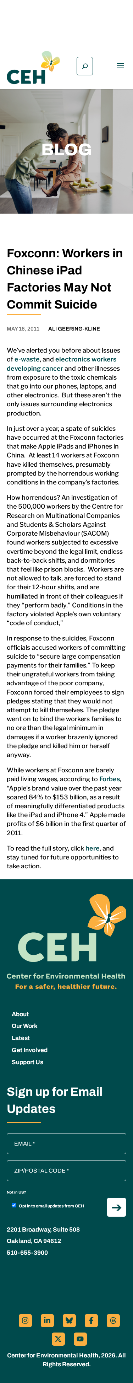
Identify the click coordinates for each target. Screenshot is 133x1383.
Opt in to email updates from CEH (51, 1206)
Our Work (25, 1026)
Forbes (109, 779)
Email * (19, 1137)
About (20, 1014)
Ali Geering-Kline (74, 329)
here (92, 848)
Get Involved (30, 1050)
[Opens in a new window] (25, 1320)
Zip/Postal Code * (31, 1164)
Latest (21, 1038)
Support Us (27, 1062)
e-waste (27, 359)
